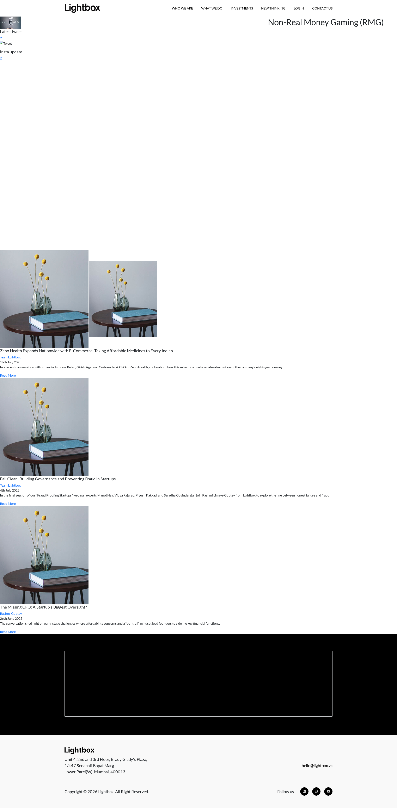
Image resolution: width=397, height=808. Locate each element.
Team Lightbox (10, 357)
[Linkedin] (304, 791)
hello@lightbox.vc (317, 765)
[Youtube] (328, 791)
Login (299, 8)
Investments (242, 8)
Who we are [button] (182, 8)
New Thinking (273, 8)
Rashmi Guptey (11, 613)
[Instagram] (316, 791)
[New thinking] (198, 299)
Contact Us (322, 8)
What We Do (211, 8)
